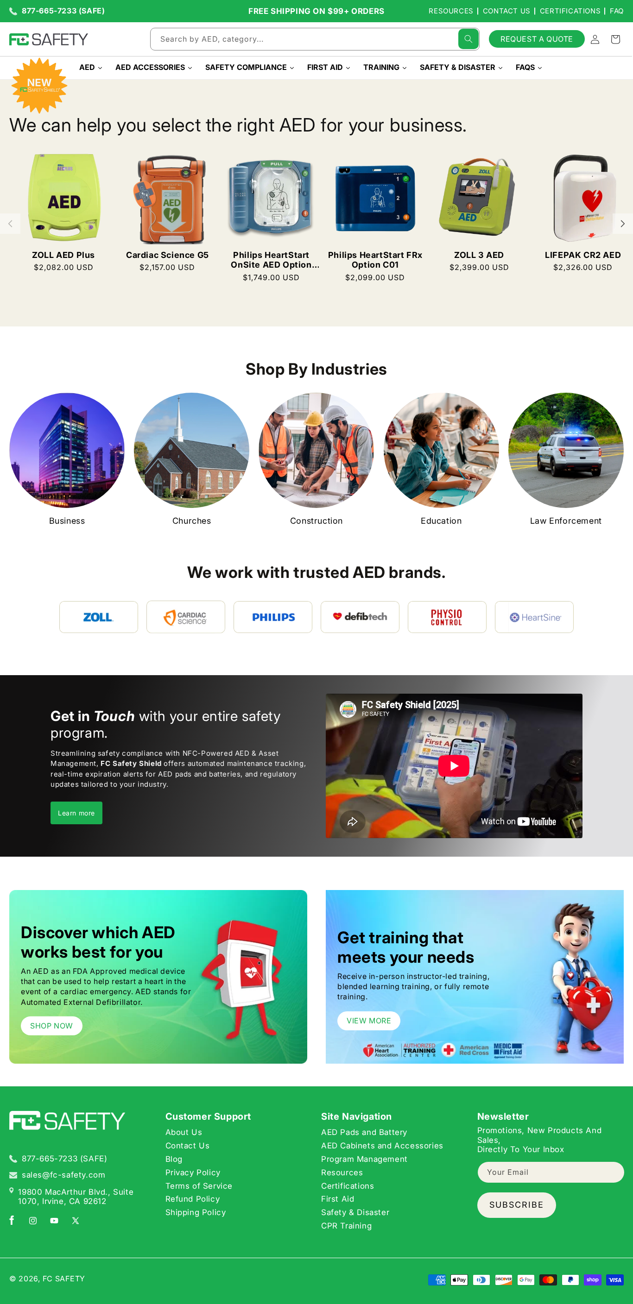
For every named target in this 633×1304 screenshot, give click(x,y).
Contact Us (507, 10)
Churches (191, 521)
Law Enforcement (566, 521)
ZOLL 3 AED (479, 255)
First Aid (337, 1199)
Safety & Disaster (355, 1211)
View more (369, 1020)
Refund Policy (192, 1199)
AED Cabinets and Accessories (382, 1145)
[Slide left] (10, 223)
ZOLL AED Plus (63, 255)
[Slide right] (623, 223)
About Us (184, 1132)
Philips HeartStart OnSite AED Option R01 (271, 260)
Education (441, 521)
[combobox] (315, 39)
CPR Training (346, 1225)
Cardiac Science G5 (167, 255)
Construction (316, 521)
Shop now (51, 1025)
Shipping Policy (195, 1211)
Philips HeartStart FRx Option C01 (375, 260)
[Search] (468, 39)
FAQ (617, 10)
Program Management (364, 1158)
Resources (451, 10)
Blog (174, 1158)
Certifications (570, 10)
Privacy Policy (193, 1172)
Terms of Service (199, 1185)
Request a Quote (536, 39)
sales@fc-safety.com (63, 1174)
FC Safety (64, 1278)
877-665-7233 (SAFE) (63, 10)
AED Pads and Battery (364, 1132)
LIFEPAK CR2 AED (583, 255)
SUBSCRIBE (516, 1204)
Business (67, 521)
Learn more (76, 813)
